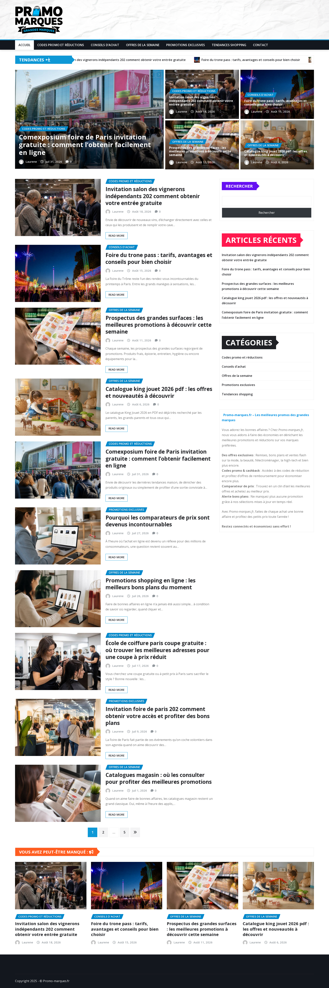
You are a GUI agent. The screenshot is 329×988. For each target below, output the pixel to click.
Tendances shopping (229, 45)
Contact (260, 45)
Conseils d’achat (105, 45)
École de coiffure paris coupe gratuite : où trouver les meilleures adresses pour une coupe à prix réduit (157, 650)
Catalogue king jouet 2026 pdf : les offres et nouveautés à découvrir (275, 153)
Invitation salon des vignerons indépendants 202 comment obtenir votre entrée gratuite (201, 100)
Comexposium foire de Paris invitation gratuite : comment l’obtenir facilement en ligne (158, 458)
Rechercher (239, 186)
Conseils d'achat (234, 366)
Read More (117, 235)
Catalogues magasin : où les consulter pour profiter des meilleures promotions (158, 778)
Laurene (32, 161)
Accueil (24, 45)
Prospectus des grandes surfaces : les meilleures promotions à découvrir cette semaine (87, 145)
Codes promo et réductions (60, 45)
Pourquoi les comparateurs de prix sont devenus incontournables (157, 521)
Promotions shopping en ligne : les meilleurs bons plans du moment (150, 584)
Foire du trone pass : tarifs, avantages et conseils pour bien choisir (275, 102)
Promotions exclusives (185, 45)
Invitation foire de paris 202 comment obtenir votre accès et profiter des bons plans (157, 715)
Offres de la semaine (142, 45)
